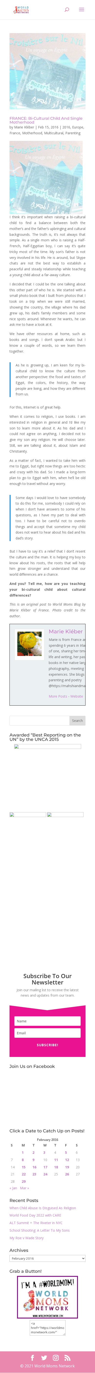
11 (56, 1159)
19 (67, 1167)
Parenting (72, 133)
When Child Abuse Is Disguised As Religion (43, 1208)
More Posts (58, 696)
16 (34, 1167)
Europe (77, 127)
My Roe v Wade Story (27, 1238)
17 (45, 1167)
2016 (66, 127)
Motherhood (32, 133)
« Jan (13, 1188)
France (15, 133)
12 (67, 1159)
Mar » (24, 1188)
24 (45, 1174)
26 (67, 1174)
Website (76, 696)
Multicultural (53, 133)
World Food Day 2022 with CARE (35, 1215)
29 (24, 1181)
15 (24, 1167)
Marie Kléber (24, 127)
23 (34, 1174)
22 (24, 1174)
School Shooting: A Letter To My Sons (40, 1230)
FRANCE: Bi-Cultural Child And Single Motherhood (46, 120)
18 (56, 1167)
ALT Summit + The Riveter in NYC (36, 1222)
